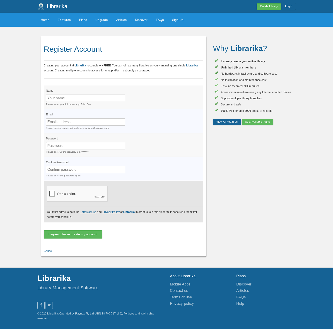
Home (45, 20)
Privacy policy (182, 303)
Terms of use (181, 297)
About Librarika (182, 276)
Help (240, 303)
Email (49, 114)
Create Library (269, 6)
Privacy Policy (111, 212)
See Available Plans (257, 121)
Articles (121, 20)
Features (64, 20)
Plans (83, 20)
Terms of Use (88, 212)
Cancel (48, 251)
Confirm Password (57, 162)
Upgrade (101, 20)
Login (288, 6)
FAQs (160, 20)
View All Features (227, 121)
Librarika (57, 6)
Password (52, 138)
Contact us (179, 290)
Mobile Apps (180, 284)
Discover (141, 20)
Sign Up (177, 20)
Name (49, 90)
